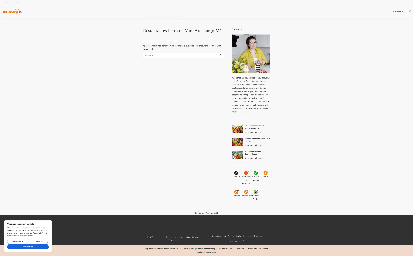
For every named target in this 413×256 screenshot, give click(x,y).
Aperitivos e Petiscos (246, 180)
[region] (28, 236)
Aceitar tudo (28, 247)
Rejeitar (39, 241)
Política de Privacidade (252, 236)
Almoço (236, 176)
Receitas (397, 11)
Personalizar (18, 241)
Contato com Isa (219, 236)
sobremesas (247, 196)
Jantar (265, 176)
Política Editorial (234, 236)
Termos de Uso (236, 241)
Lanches (236, 196)
